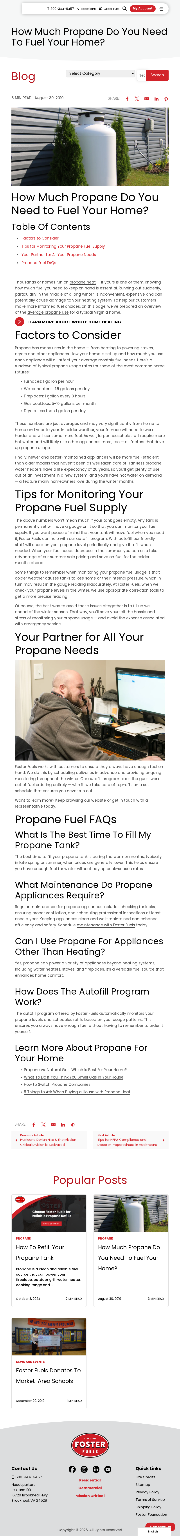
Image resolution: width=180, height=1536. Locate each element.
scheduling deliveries (74, 772)
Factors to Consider (40, 238)
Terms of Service (150, 1499)
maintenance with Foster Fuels (106, 925)
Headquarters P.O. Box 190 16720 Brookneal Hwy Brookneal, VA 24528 (29, 1492)
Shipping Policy (148, 1507)
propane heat (83, 282)
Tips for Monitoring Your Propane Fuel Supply (63, 246)
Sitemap (143, 1484)
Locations (88, 9)
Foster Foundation (151, 1514)
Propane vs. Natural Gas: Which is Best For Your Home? (75, 1069)
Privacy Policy (147, 1492)
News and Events (30, 1362)
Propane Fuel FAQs (39, 262)
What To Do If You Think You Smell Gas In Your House (73, 1077)
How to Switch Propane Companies (57, 1084)
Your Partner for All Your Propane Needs (59, 254)
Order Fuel (111, 9)
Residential (90, 1480)
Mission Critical (90, 1495)
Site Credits (145, 1477)
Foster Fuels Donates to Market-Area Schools (48, 1376)
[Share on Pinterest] (166, 99)
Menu (161, 9)
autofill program (91, 538)
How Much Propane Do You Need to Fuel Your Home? (129, 1257)
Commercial (90, 1487)
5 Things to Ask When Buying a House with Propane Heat (77, 1092)
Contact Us (160, 1526)
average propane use (48, 312)
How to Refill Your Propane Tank (40, 1252)
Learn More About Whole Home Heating (74, 322)
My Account (143, 8)
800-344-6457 (62, 9)
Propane (23, 1238)
